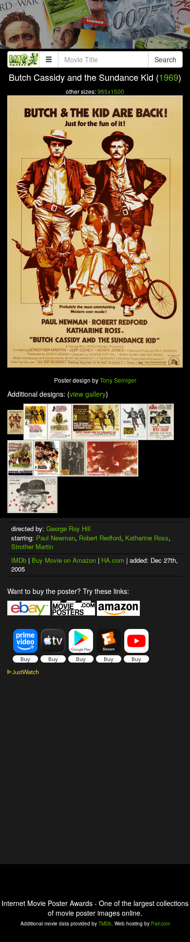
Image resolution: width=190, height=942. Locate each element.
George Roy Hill (68, 528)
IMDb (18, 560)
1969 (168, 77)
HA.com (112, 560)
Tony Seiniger (118, 380)
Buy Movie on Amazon (64, 560)
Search (165, 59)
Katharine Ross (147, 537)
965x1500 (110, 91)
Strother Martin (32, 546)
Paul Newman (55, 537)
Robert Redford (100, 537)
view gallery (88, 394)
